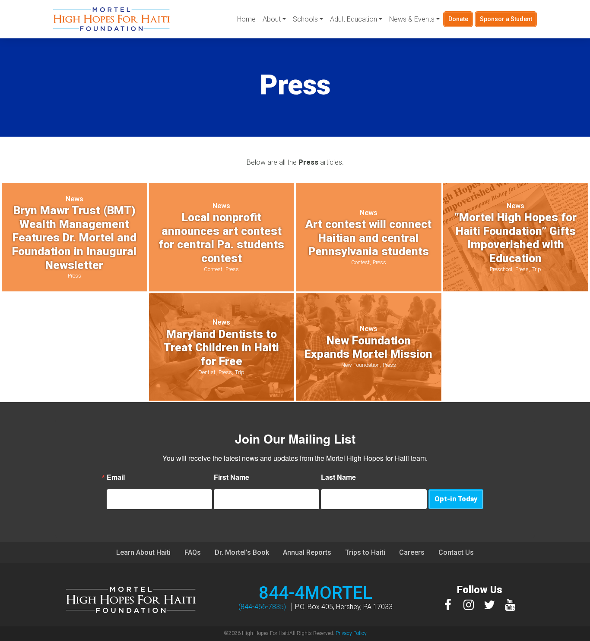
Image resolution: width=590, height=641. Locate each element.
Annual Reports (307, 552)
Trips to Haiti (365, 552)
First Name (231, 477)
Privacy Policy (351, 633)
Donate (458, 19)
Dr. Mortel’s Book (242, 552)
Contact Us (456, 552)
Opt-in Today (456, 499)
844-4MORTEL (315, 593)
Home (246, 19)
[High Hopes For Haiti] (111, 19)
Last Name (338, 477)
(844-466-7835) (262, 607)
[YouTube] (510, 604)
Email (116, 477)
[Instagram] (468, 604)
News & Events (412, 19)
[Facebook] (448, 604)
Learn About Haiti (143, 552)
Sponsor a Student (506, 19)
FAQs (192, 552)
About (272, 19)
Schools (305, 19)
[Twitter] (489, 604)
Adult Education (353, 19)
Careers (412, 552)
